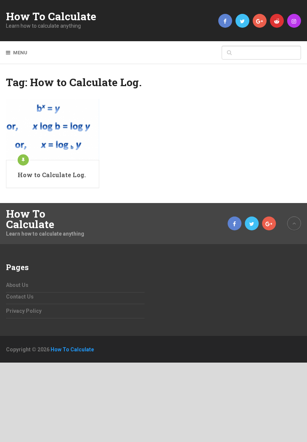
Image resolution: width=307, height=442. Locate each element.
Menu (20, 52)
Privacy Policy (24, 311)
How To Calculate (51, 16)
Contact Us (20, 297)
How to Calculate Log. (52, 175)
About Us (17, 285)
